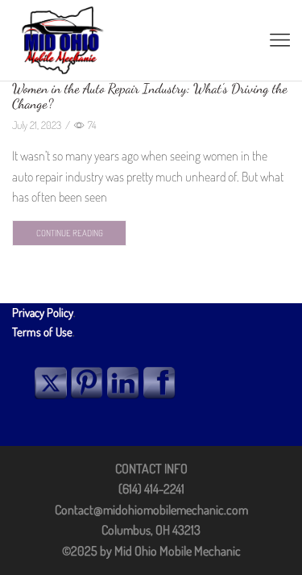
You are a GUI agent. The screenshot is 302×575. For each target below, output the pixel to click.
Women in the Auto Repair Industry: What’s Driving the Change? (150, 96)
